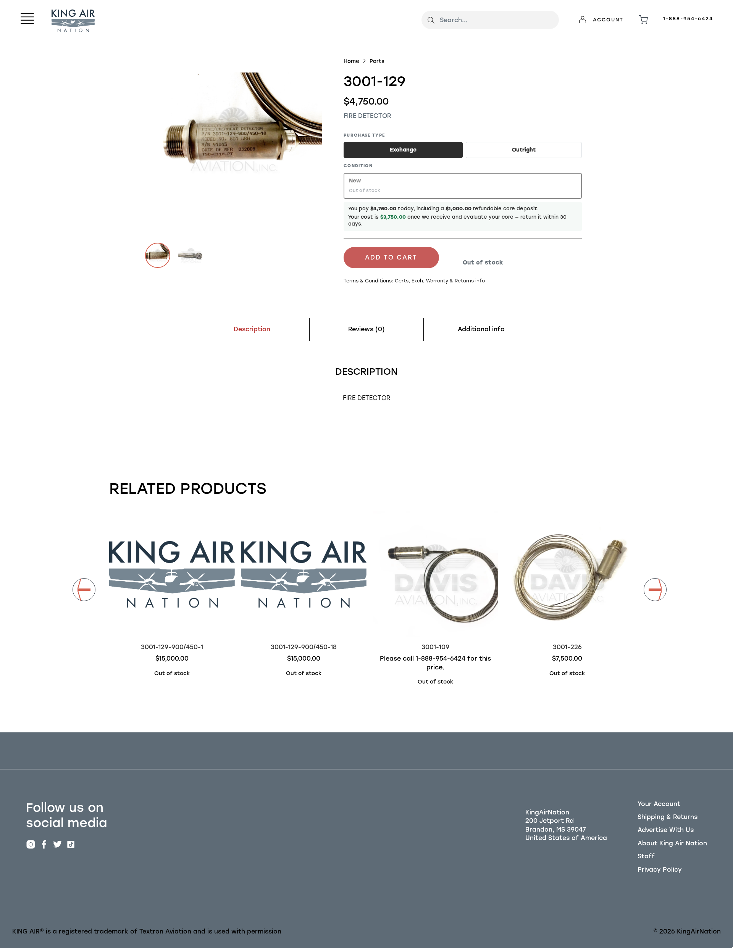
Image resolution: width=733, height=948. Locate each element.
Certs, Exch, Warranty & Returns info (440, 281)
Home (351, 61)
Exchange (403, 150)
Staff (646, 856)
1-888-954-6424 (688, 18)
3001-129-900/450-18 (304, 647)
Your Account (659, 804)
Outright (524, 150)
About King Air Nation (672, 843)
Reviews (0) (366, 329)
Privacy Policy (660, 869)
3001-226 (567, 647)
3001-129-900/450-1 (172, 647)
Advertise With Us (666, 830)
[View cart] (643, 20)
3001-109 (435, 647)
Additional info (481, 329)
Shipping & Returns (667, 817)
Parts (377, 61)
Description (252, 329)
